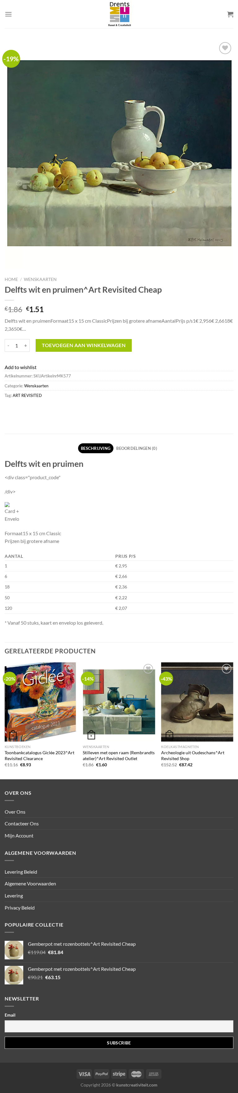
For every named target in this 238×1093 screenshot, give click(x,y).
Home (11, 279)
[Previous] (5, 720)
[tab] (95, 448)
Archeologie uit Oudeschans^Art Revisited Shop (192, 755)
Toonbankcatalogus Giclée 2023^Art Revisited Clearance (39, 755)
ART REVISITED (27, 395)
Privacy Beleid (20, 907)
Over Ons (15, 812)
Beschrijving (95, 448)
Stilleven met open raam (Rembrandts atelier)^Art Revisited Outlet (119, 755)
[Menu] (8, 14)
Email (10, 1015)
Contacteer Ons (22, 823)
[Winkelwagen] (230, 14)
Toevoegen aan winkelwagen (84, 345)
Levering (14, 895)
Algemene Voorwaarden (30, 883)
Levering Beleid (21, 872)
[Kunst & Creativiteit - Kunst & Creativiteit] (119, 14)
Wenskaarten (40, 279)
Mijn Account (19, 835)
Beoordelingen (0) (136, 448)
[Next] (233, 720)
